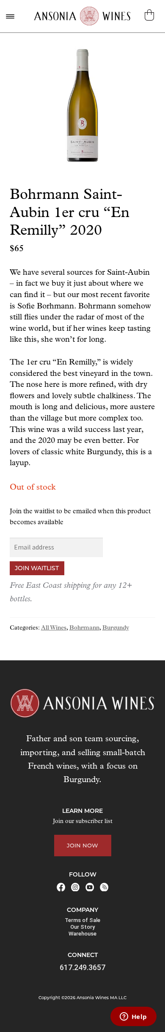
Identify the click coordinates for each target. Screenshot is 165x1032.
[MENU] (9, 16)
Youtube (89, 887)
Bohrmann (84, 628)
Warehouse (82, 933)
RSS (104, 887)
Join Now (82, 845)
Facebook (61, 887)
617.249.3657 (82, 967)
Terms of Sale (82, 920)
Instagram (75, 887)
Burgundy (115, 628)
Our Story (82, 927)
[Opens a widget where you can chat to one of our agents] (133, 1017)
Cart (150, 15)
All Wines (53, 628)
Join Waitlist (37, 568)
